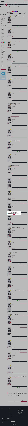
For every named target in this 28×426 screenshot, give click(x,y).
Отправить (14, 214)
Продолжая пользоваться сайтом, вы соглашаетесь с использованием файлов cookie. (13, 213)
